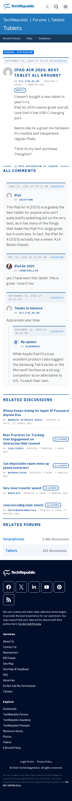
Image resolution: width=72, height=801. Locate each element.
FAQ (5, 675)
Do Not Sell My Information (19, 686)
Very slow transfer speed (22, 488)
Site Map (8, 663)
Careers (8, 691)
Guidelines (45, 38)
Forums (39, 19)
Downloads (10, 709)
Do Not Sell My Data (29, 624)
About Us (8, 641)
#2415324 (57, 186)
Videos (7, 742)
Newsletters (10, 652)
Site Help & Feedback (16, 669)
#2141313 (60, 60)
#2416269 (57, 297)
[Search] (56, 6)
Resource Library (13, 731)
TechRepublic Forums (15, 714)
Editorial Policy (12, 747)
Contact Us (10, 647)
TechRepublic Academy (17, 720)
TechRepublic (15, 19)
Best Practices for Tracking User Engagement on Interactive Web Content (23, 439)
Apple (20, 90)
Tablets (58, 19)
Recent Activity (11, 38)
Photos (7, 736)
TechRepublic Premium (16, 725)
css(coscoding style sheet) (23, 505)
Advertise (9, 680)
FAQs (29, 38)
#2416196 (57, 331)
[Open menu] (65, 6)
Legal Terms (27, 761)
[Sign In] (47, 6)
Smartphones (13, 539)
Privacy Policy (44, 761)
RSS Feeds (9, 658)
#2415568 (57, 257)
